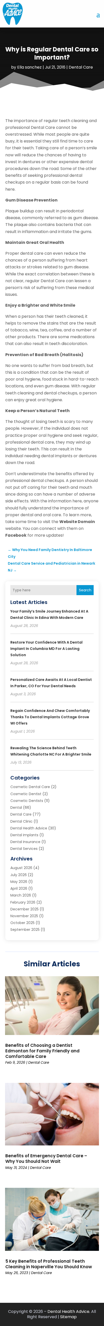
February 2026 (22, 902)
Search (85, 590)
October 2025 (22, 922)
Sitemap (68, 1317)
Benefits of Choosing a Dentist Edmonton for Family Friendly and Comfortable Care (42, 1050)
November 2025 (24, 915)
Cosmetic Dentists (26, 800)
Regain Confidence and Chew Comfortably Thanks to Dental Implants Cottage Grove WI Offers (50, 717)
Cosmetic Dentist (25, 793)
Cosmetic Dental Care (30, 786)
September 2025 (25, 929)
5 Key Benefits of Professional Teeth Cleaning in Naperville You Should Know (48, 1264)
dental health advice (28, 828)
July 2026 (18, 874)
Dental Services (24, 848)
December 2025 (24, 909)
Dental (16, 807)
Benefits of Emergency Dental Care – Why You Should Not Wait (46, 1158)
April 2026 (18, 888)
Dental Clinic (21, 821)
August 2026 (21, 867)
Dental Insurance (25, 841)
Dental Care (81, 67)
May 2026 (18, 881)
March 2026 (20, 895)
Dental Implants (24, 835)
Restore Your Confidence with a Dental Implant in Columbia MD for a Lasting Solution (46, 648)
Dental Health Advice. (68, 1311)
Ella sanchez (29, 67)
